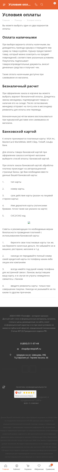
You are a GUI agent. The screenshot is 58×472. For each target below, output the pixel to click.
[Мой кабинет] (47, 4)
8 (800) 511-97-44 (29, 343)
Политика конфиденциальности (31, 387)
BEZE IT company (31, 403)
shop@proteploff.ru (31, 349)
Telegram (33, 369)
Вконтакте (25, 369)
